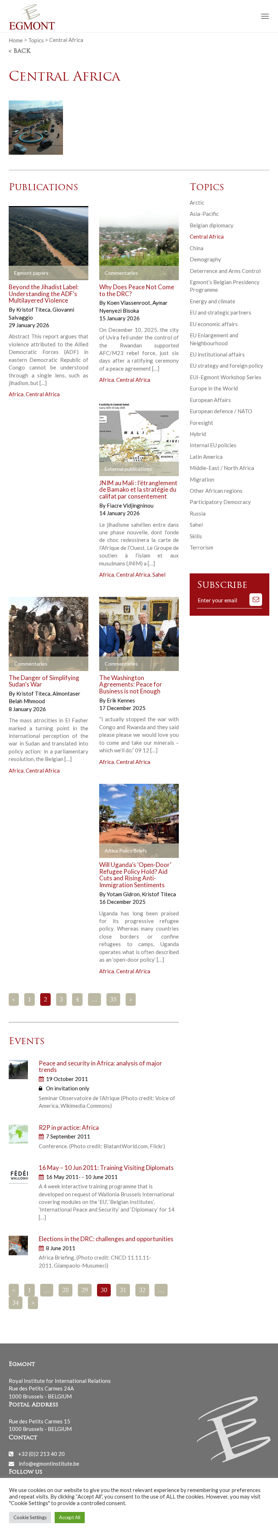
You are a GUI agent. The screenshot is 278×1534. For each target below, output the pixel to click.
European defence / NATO (221, 411)
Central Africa (43, 394)
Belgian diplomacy (211, 225)
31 (123, 1291)
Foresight (201, 422)
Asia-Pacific (204, 213)
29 (84, 1291)
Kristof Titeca (33, 309)
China (196, 248)
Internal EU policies (213, 445)
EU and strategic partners (220, 312)
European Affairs (210, 400)
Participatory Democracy (220, 502)
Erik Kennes (121, 700)
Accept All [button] (69, 1517)
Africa (16, 394)
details (65, 273)
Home (16, 40)
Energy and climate (212, 301)
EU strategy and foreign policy (226, 365)
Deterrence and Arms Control (225, 271)
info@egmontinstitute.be (49, 1463)
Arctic (197, 202)
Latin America (206, 456)
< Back (19, 51)
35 (113, 1000)
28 (65, 1291)
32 (142, 1291)
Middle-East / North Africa (222, 468)
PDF (20, 273)
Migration (202, 479)
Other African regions (216, 490)
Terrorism (201, 547)
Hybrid (198, 434)
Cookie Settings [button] (30, 1517)
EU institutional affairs (217, 354)
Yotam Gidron (124, 894)
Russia (198, 513)
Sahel (158, 574)
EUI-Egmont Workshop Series (225, 377)
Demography (205, 259)
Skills (196, 536)
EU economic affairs (214, 324)
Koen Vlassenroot (129, 302)
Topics (36, 40)
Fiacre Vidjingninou (130, 505)
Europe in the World (214, 388)
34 (15, 1303)
